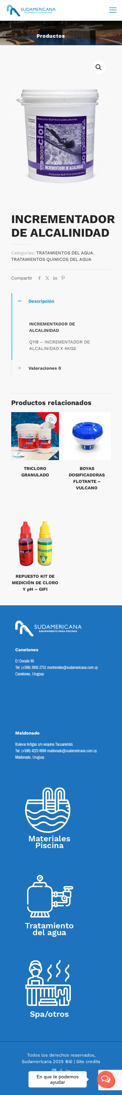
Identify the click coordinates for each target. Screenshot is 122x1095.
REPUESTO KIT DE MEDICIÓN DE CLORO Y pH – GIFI (35, 583)
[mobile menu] (113, 10)
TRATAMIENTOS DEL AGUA (64, 252)
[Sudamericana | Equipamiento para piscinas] (31, 10)
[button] (99, 67)
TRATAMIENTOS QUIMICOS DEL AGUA (51, 259)
